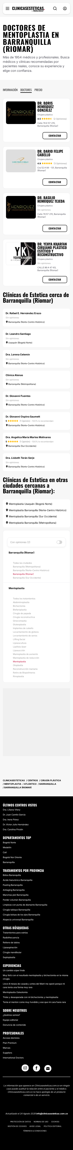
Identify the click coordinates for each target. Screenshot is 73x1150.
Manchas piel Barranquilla (16, 895)
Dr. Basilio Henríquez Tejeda (51, 199)
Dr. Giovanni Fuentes (18, 395)
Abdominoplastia (21, 602)
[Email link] (47, 1068)
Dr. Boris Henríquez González (45, 106)
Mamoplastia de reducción (26, 657)
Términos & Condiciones (34, 1131)
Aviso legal (35, 1126)
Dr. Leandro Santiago (18, 333)
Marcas (6, 1047)
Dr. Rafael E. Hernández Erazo (23, 313)
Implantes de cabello (23, 628)
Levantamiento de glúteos (26, 632)
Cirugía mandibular (12, 952)
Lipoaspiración (10, 947)
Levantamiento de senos (25, 635)
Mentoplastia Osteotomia (15, 992)
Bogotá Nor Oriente (12, 857)
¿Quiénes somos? (11, 1015)
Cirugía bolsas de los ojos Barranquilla (21, 914)
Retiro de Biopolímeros (24, 672)
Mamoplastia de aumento (25, 654)
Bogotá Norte (9, 842)
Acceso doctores (11, 1038)
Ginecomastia (20, 620)
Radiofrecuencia (11, 937)
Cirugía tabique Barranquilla (16, 909)
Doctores (26, 90)
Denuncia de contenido (14, 1025)
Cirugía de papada (22, 613)
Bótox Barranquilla (12, 875)
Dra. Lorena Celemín (18, 354)
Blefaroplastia (20, 609)
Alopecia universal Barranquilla (18, 919)
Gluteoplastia (19, 624)
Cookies (55, 1122)
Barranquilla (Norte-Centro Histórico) (31, 570)
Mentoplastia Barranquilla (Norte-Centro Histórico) (37, 510)
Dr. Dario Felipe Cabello (50, 153)
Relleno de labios (11, 942)
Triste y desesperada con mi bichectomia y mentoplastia (30, 997)
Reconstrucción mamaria (25, 669)
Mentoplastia (19, 661)
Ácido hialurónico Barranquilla (17, 880)
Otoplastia (18, 665)
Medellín (7, 847)
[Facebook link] (36, 1069)
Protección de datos (20, 1122)
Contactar (55, 135)
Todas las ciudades (22, 563)
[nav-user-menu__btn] (65, 9)
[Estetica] (28, 9)
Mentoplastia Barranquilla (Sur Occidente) (32, 516)
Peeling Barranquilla (13, 885)
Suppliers (7, 1052)
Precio (38, 90)
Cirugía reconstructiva (24, 617)
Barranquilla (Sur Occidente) (27, 577)
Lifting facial (19, 639)
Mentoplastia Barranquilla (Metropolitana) (32, 522)
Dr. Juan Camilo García (14, 814)
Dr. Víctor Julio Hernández (16, 824)
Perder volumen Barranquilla (17, 899)
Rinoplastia (18, 676)
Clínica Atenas (14, 375)
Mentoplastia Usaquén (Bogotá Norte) (30, 503)
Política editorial (53, 1126)
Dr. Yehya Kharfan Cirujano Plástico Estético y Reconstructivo (52, 249)
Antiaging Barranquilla (14, 890)
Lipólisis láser (19, 646)
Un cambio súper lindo (14, 970)
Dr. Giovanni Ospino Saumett (23, 416)
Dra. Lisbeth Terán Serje (20, 457)
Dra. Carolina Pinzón (13, 829)
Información (10, 90)
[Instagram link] (25, 1069)
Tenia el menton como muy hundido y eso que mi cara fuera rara (34, 1002)
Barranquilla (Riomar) (23, 574)
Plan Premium (9, 1043)
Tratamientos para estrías (15, 932)
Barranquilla (9, 862)
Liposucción (19, 650)
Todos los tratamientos (24, 598)
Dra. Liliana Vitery (11, 809)
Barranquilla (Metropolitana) (27, 566)
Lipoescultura (19, 643)
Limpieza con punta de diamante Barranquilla (25, 904)
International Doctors (13, 1057)
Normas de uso (41, 1122)
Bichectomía (19, 606)
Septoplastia (9, 957)
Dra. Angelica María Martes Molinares (28, 437)
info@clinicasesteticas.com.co (52, 1113)
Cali (5, 852)
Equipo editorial (10, 1020)
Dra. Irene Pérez (11, 819)
